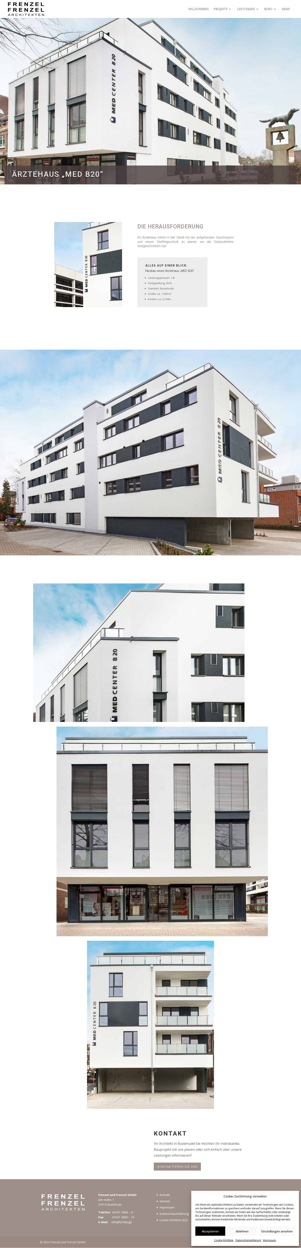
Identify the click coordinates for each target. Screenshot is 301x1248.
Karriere (165, 1201)
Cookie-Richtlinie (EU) (174, 1220)
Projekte (220, 9)
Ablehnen (242, 1231)
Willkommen (198, 9)
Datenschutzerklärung (248, 1240)
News (286, 9)
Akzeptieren (210, 1231)
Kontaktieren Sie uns (177, 1166)
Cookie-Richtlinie (223, 1240)
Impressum (269, 1240)
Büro (268, 9)
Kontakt (165, 1195)
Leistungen (246, 9)
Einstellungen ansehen (277, 1231)
